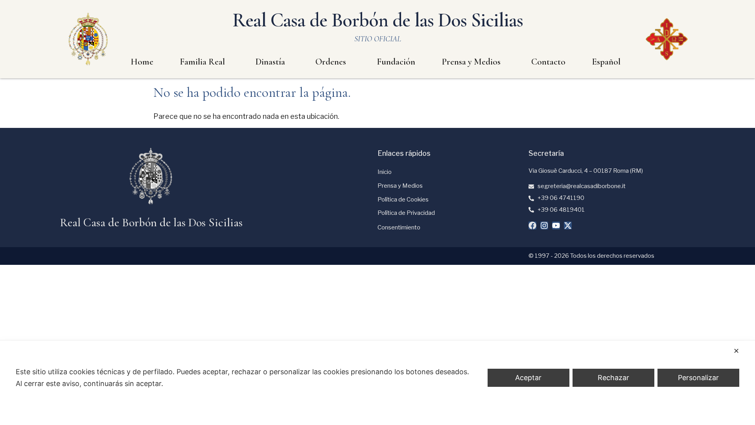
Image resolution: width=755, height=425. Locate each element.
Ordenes (330, 61)
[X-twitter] (568, 225)
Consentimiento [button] (399, 227)
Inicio (385, 172)
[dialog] (377, 382)
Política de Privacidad (406, 212)
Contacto (548, 61)
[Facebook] (532, 225)
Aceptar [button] (528, 377)
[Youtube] (556, 225)
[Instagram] (544, 225)
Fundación (396, 61)
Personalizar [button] (698, 377)
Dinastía (270, 61)
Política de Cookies (403, 199)
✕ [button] (736, 351)
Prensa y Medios (471, 61)
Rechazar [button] (613, 377)
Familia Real (202, 61)
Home (142, 61)
